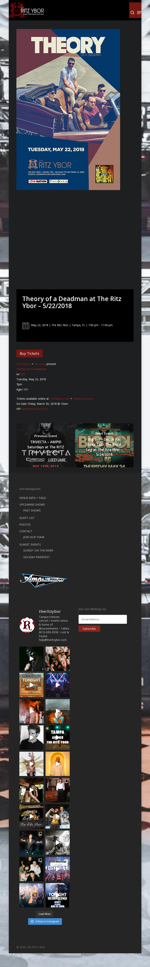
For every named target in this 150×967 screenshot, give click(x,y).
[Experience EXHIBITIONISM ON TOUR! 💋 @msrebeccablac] (31, 764)
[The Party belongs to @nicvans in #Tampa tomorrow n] (58, 659)
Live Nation (23, 364)
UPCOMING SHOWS (32, 504)
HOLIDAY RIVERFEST (36, 557)
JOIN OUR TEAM (33, 537)
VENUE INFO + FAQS (32, 498)
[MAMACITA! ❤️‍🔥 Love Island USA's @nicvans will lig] (31, 711)
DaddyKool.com (83, 398)
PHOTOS (25, 524)
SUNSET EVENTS (30, 544)
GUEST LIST (27, 518)
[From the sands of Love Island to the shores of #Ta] (31, 790)
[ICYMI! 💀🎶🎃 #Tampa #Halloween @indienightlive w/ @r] (31, 869)
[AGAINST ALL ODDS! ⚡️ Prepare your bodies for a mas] (58, 816)
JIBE (22, 374)
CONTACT (25, 531)
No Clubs (40, 364)
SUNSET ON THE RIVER (38, 550)
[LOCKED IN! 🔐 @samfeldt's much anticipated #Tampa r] (31, 843)
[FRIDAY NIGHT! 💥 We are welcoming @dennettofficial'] (31, 816)
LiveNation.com (60, 398)
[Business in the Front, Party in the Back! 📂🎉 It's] (58, 790)
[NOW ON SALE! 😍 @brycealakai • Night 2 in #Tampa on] (58, 685)
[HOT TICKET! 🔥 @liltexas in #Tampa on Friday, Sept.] (58, 843)
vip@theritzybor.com (35, 409)
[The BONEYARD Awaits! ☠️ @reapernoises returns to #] (31, 659)
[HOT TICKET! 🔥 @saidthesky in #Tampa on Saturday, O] (58, 764)
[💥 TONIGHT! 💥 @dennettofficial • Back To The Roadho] (31, 685)
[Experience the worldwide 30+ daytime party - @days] (58, 869)
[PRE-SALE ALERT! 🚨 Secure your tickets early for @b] (31, 737)
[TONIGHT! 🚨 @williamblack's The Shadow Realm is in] (58, 895)
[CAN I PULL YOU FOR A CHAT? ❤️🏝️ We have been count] (31, 895)
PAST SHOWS (32, 510)
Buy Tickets (29, 353)
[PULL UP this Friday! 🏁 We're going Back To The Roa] (58, 737)
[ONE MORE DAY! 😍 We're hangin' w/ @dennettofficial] (58, 711)
